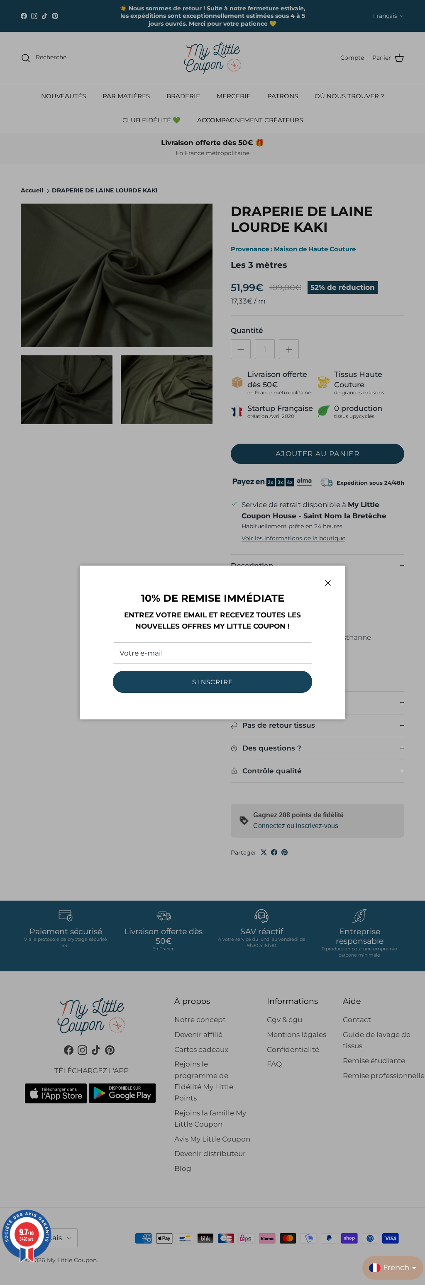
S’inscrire (212, 682)
